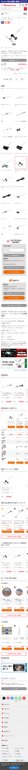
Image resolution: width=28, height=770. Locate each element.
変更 (25, 13)
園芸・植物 (7, 17)
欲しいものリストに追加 (14, 305)
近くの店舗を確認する (14, 255)
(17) (22, 432)
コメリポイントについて (21, 73)
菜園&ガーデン (6, 753)
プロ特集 (5, 760)
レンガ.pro (5, 750)
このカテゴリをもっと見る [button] (14, 536)
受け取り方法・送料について (14, 267)
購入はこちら (11, 426)
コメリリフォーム (20, 748)
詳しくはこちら (23, 1)
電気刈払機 (10, 19)
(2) (8, 527)
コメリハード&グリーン (8, 757)
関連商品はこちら (14, 60)
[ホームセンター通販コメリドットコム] (10, 5)
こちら (13, 765)
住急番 (17, 750)
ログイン (16, 684)
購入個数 (6, 79)
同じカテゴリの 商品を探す (21, 370)
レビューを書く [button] (14, 689)
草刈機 (23, 17)
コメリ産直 (5, 748)
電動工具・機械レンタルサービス (20, 761)
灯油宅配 (18, 753)
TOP (2, 17)
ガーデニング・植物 (15, 17)
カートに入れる (14, 272)
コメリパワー (19, 756)
